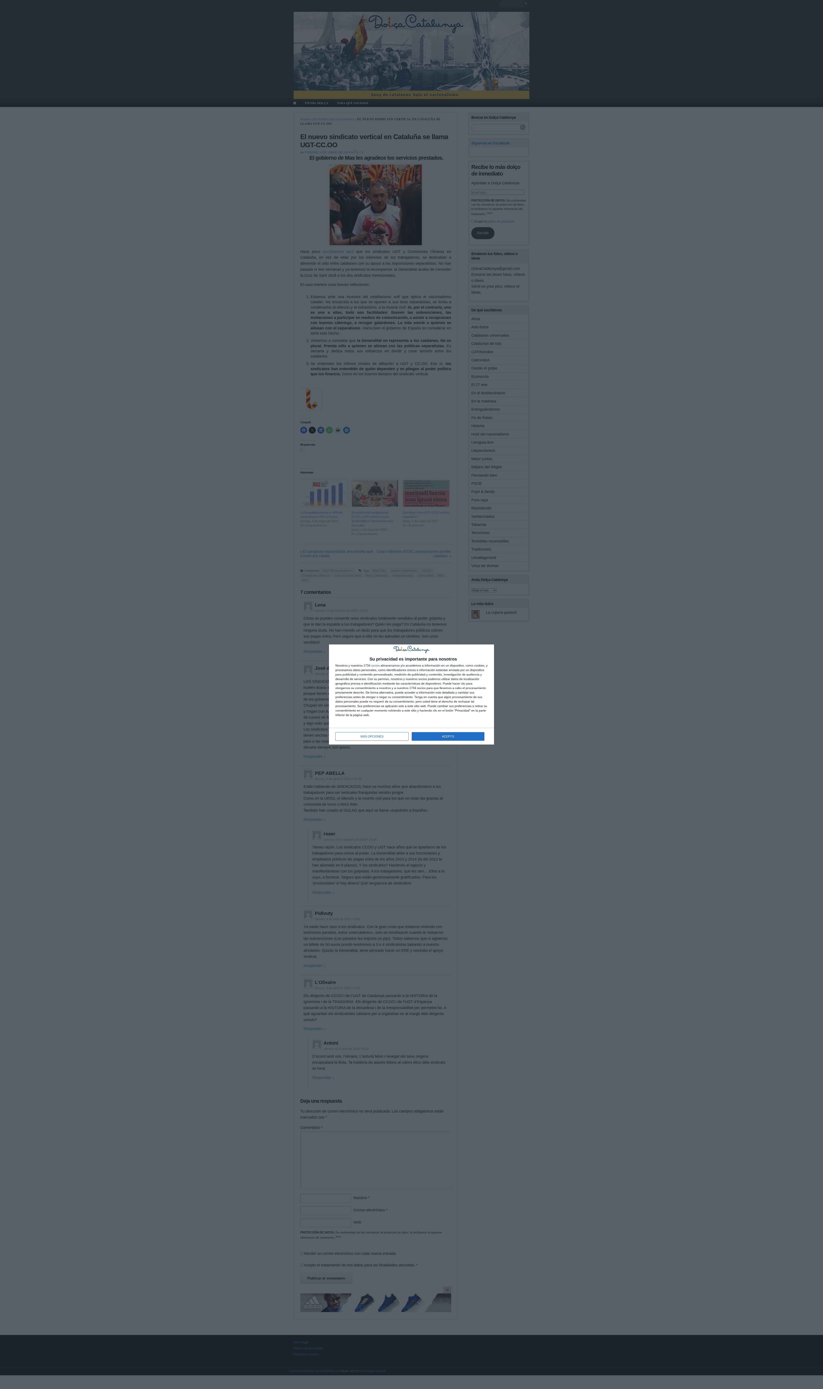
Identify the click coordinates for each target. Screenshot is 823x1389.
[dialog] (411, 694)
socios (375, 665)
